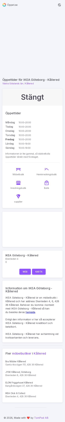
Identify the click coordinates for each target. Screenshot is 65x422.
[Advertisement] (32, 43)
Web (25, 271)
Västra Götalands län (12, 83)
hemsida (30, 312)
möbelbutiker (21, 353)
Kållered (29, 83)
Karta (38, 271)
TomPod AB (41, 417)
